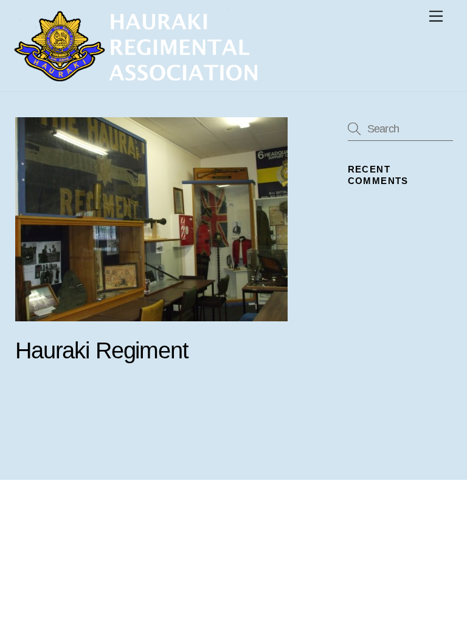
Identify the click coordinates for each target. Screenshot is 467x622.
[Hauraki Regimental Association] (135, 76)
